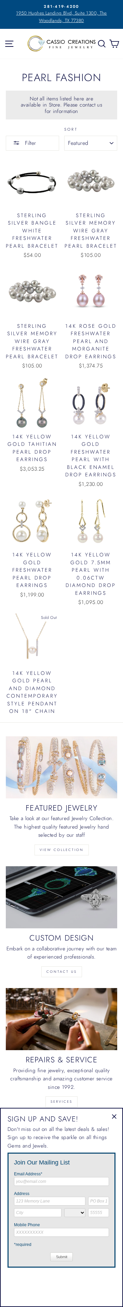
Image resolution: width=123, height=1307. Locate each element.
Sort (71, 129)
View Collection (62, 849)
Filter (29, 143)
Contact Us (61, 971)
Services (61, 1101)
